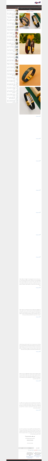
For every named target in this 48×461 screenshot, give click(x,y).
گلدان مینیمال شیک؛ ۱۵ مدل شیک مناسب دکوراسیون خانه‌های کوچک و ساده (11, 30)
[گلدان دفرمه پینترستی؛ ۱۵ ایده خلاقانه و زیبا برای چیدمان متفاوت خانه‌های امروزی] (17, 11)
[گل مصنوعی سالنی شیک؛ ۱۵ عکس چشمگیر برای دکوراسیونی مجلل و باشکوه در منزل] (17, 75)
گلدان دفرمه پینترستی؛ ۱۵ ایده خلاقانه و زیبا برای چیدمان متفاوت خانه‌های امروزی (11, 10)
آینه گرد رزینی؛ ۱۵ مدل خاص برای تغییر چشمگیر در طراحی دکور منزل (11, 17)
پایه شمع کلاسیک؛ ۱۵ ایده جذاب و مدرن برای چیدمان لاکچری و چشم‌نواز (11, 27)
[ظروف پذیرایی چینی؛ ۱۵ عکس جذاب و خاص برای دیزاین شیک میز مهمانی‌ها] (17, 51)
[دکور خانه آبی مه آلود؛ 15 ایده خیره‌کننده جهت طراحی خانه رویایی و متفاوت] (17, 58)
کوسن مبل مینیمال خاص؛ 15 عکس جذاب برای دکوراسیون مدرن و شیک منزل (11, 81)
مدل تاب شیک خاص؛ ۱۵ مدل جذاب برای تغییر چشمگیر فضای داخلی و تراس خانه (11, 78)
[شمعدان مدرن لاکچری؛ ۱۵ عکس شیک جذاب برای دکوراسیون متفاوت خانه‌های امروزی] (17, 14)
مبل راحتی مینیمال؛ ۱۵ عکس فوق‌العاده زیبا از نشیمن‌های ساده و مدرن (11, 20)
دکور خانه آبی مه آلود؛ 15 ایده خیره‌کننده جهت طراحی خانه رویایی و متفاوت (11, 57)
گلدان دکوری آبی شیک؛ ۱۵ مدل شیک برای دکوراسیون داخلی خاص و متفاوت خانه (11, 24)
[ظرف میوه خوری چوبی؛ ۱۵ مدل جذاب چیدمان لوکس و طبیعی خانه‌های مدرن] (17, 61)
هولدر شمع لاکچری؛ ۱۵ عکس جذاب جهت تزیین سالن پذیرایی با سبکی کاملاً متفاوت (11, 37)
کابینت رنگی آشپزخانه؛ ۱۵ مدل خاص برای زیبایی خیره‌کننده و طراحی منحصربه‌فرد (11, 33)
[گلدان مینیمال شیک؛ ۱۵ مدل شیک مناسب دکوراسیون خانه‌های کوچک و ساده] (17, 30)
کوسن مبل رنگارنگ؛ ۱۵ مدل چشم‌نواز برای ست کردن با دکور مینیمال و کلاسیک (11, 64)
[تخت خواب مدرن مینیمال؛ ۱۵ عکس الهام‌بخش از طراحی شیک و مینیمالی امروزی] (17, 71)
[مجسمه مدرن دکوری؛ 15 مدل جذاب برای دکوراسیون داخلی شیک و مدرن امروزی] (17, 54)
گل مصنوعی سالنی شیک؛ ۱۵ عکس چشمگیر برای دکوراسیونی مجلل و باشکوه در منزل (11, 74)
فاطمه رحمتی (35, 450)
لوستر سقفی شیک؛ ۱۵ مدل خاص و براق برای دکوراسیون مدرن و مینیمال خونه (11, 67)
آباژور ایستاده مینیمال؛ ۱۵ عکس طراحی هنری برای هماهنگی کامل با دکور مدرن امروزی (11, 43)
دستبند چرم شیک (29, 11)
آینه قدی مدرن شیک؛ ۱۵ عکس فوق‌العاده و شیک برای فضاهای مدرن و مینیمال (11, 88)
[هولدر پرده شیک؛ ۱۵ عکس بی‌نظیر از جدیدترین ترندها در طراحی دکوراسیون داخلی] (17, 41)
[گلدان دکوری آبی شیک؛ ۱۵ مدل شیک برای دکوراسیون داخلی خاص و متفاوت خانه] (17, 24)
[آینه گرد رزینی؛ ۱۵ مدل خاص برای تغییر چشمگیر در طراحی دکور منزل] (17, 18)
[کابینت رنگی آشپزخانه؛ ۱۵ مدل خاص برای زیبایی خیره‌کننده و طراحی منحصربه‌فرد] (17, 34)
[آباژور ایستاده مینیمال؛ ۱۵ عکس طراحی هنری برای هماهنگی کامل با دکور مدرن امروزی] (17, 44)
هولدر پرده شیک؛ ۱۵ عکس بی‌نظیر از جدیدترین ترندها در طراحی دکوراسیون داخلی (11, 40)
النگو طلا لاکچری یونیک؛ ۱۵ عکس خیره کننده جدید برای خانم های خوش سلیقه (11, 101)
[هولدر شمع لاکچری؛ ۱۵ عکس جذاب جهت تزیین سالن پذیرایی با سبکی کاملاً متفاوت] (17, 37)
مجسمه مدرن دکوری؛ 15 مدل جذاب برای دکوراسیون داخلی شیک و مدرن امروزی (11, 54)
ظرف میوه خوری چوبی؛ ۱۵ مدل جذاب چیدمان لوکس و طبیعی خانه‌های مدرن (11, 61)
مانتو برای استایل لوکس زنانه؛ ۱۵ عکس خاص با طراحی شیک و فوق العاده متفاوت (11, 91)
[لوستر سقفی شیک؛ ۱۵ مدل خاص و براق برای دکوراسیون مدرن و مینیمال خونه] (17, 68)
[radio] (32, 440)
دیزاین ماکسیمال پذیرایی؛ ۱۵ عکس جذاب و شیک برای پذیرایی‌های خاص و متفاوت (11, 84)
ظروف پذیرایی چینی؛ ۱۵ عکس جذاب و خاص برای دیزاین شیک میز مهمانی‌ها (11, 50)
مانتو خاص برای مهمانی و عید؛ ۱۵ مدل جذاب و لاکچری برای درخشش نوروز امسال (11, 95)
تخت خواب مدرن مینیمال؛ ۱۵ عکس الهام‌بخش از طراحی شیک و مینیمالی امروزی (11, 71)
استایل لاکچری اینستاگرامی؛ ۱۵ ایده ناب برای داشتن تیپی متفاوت (11, 98)
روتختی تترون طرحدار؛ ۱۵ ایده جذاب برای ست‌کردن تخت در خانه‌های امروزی (11, 47)
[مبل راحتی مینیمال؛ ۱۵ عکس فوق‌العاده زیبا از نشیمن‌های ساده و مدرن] (17, 21)
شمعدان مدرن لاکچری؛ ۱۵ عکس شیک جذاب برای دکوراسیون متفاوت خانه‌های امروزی (11, 14)
